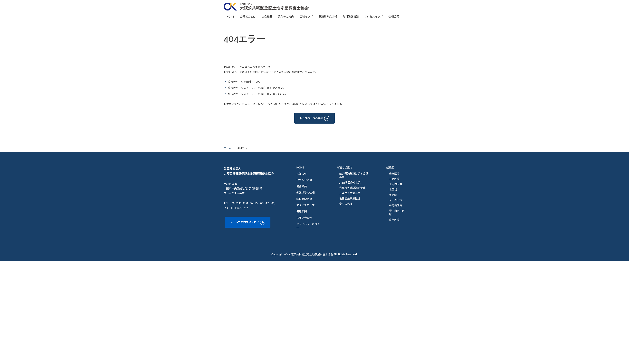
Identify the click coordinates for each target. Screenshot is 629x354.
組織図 (390, 167)
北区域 (393, 189)
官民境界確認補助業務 (352, 187)
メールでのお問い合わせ (244, 222)
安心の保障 (345, 203)
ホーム (227, 148)
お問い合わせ (304, 217)
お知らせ (301, 173)
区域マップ (306, 16)
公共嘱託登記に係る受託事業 (353, 175)
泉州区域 (394, 219)
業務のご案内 (286, 16)
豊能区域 (394, 173)
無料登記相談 (351, 16)
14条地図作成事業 (350, 182)
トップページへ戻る (311, 118)
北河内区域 (395, 184)
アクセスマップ (373, 16)
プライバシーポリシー (308, 225)
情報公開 (394, 16)
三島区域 (394, 178)
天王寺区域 (395, 200)
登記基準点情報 (328, 16)
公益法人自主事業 (349, 193)
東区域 (393, 195)
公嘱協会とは (248, 16)
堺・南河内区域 (397, 212)
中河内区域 (395, 205)
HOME (230, 16)
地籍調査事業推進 (349, 198)
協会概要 (267, 16)
